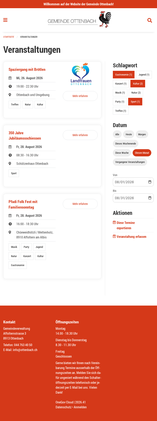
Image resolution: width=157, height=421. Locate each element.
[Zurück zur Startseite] (79, 20)
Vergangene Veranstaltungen (130, 162)
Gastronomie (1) (123, 74)
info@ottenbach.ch (25, 350)
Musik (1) (120, 92)
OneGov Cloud (64, 402)
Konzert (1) (121, 83)
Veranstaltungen (28, 36)
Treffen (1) (120, 110)
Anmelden (80, 407)
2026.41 (80, 402)
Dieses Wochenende (125, 143)
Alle (117, 134)
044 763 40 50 (23, 345)
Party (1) (119, 101)
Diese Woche (122, 152)
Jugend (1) (144, 74)
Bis (114, 191)
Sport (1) (135, 101)
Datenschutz (64, 407)
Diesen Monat (142, 152)
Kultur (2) (138, 83)
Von (115, 175)
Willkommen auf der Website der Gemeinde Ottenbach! (79, 4)
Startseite (8, 36)
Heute (129, 134)
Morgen (142, 134)
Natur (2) (136, 92)
